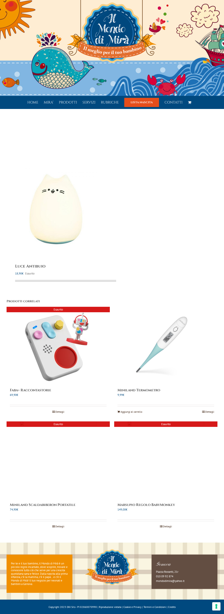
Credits (172, 607)
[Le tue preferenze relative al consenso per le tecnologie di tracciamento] (216, 606)
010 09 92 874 (164, 576)
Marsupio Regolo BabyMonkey (146, 504)
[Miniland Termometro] (165, 345)
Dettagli (59, 411)
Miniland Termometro (138, 390)
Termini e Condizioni (155, 607)
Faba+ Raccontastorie (30, 390)
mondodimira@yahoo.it (170, 581)
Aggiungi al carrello (131, 411)
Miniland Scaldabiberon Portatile (42, 504)
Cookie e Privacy (132, 607)
